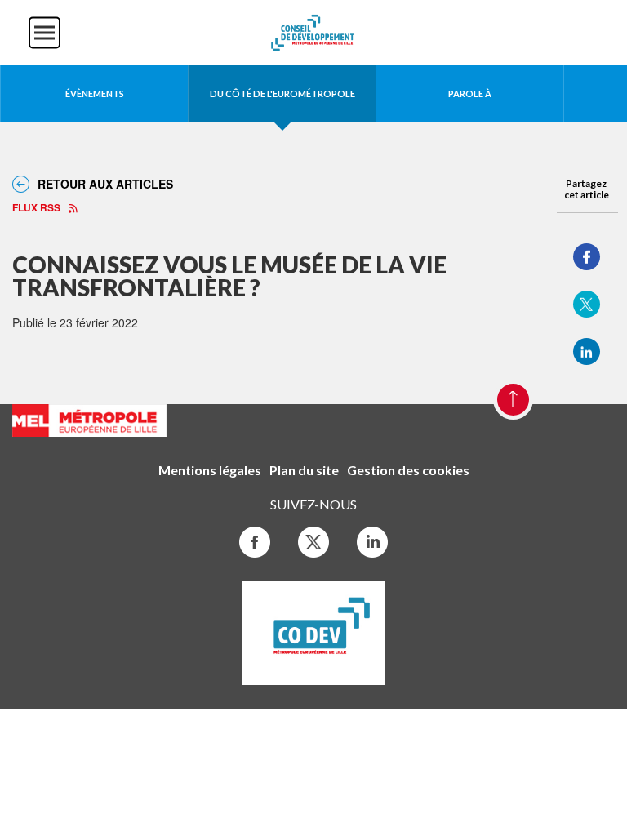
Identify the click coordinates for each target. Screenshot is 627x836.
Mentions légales (209, 470)
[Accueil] (313, 31)
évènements (94, 93)
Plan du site (304, 470)
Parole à (469, 93)
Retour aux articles (105, 184)
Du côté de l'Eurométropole (282, 93)
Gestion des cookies (408, 470)
